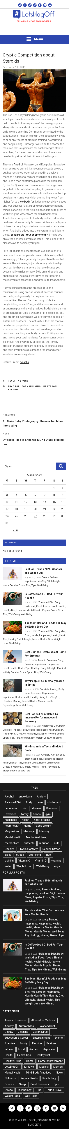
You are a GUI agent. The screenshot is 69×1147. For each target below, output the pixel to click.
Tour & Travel (54, 1090)
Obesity (9, 849)
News (6, 585)
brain (27, 606)
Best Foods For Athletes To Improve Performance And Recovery (41, 718)
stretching (35, 854)
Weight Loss (28, 737)
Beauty (53, 919)
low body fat (27, 201)
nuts (56, 843)
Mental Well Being (36, 837)
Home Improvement (50, 1061)
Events (45, 577)
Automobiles (26, 1026)
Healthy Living (18, 381)
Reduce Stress (51, 849)
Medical (17, 766)
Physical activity (56, 733)
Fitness (16, 729)
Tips (28, 585)
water (8, 866)
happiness (30, 581)
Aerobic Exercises (47, 660)
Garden (33, 1049)
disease (37, 808)
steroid (13, 389)
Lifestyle (55, 581)
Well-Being (43, 585)
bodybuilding (31, 386)
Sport (30, 672)
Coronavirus (40, 1031)
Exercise (29, 664)
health (62, 606)
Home (42, 762)
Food (39, 606)
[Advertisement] (34, 29)
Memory (17, 701)
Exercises (36, 693)
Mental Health (34, 610)
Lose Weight (43, 825)
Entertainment (41, 1037)
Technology (24, 1090)
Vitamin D (41, 860)
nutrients (42, 733)
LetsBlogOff (43, 581)
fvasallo (24, 362)
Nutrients (31, 733)
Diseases (51, 808)
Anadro (18, 164)
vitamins (56, 860)
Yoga (57, 866)
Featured (52, 1043)
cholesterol (54, 802)
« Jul (15, 530)
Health (54, 606)
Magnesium (12, 831)
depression (11, 808)
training (9, 860)
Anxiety (45, 689)
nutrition (44, 843)
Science (9, 1084)
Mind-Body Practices (38, 1072)
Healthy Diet (9, 610)
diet (33, 606)
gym (48, 814)
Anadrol (14, 386)
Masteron (50, 386)
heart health (12, 825)
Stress (13, 770)
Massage (29, 831)
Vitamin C (24, 860)
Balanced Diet (46, 602)
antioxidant (25, 796)
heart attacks (42, 819)
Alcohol (9, 796)
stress (21, 770)
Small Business (40, 1084)
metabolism (12, 843)
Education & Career (16, 1037)
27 (35, 516)
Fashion (37, 1043)
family (25, 814)
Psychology (9, 705)
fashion (54, 577)
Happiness (53, 664)
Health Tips (24, 668)
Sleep (6, 770)
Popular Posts (17, 585)
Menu (38, 39)
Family (23, 1043)
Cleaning (23, 1031)
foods (46, 606)
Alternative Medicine (43, 1020)
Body (57, 602)
